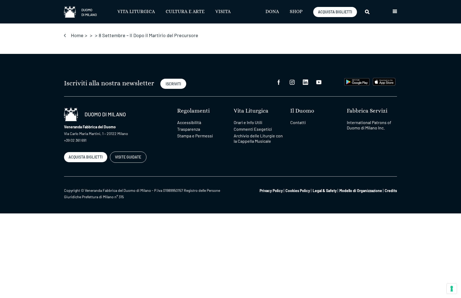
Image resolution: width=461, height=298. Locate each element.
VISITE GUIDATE (128, 157)
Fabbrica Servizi (367, 111)
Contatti (298, 122)
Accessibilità (189, 122)
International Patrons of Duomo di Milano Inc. (369, 125)
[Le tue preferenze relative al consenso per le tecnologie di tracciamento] (452, 289)
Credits (391, 190)
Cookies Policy (297, 190)
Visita (223, 11)
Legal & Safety (325, 190)
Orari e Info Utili (248, 122)
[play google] (357, 81)
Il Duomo (302, 111)
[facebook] (278, 81)
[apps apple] (384, 81)
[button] (395, 12)
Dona (272, 11)
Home (77, 35)
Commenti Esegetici (253, 129)
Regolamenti (193, 111)
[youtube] (318, 81)
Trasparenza (188, 129)
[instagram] (292, 81)
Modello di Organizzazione (360, 190)
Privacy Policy (271, 190)
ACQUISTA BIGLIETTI (335, 12)
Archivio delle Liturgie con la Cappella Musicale (258, 138)
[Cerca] (367, 11)
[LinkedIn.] (305, 81)
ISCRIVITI (173, 84)
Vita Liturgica (136, 11)
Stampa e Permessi (195, 135)
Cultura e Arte (185, 11)
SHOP (296, 11)
